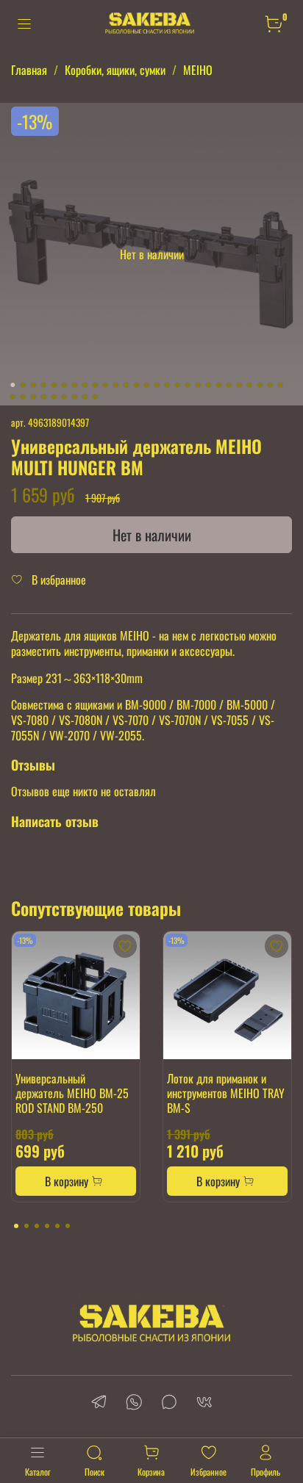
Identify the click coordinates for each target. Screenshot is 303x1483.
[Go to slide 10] (105, 385)
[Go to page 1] (16, 1226)
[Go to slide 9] (95, 385)
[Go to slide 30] (33, 396)
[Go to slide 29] (23, 396)
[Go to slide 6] (64, 385)
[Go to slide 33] (64, 396)
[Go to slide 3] (33, 385)
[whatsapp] (134, 1403)
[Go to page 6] (67, 1226)
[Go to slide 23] (239, 385)
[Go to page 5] (57, 1226)
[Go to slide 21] (218, 385)
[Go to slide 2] (23, 385)
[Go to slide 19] (198, 385)
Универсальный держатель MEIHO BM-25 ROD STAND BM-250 (72, 1092)
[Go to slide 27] (280, 385)
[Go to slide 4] (43, 385)
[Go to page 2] (26, 1226)
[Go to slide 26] (270, 385)
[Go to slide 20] (208, 385)
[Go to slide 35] (84, 396)
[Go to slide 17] (177, 385)
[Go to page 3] (37, 1226)
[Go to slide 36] (95, 396)
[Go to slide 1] (12, 385)
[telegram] (98, 1403)
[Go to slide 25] (259, 385)
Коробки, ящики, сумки (115, 70)
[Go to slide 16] (167, 385)
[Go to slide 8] (84, 385)
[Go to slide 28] (12, 396)
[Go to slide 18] (187, 385)
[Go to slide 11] (115, 385)
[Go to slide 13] (136, 385)
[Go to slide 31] (43, 396)
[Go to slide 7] (74, 385)
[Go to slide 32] (53, 396)
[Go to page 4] (47, 1226)
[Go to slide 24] (249, 385)
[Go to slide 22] (229, 385)
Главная (29, 70)
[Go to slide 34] (74, 396)
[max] (169, 1403)
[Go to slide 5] (53, 385)
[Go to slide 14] (146, 385)
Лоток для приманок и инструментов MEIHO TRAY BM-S (226, 1092)
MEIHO (198, 70)
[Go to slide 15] (156, 385)
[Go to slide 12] (126, 385)
